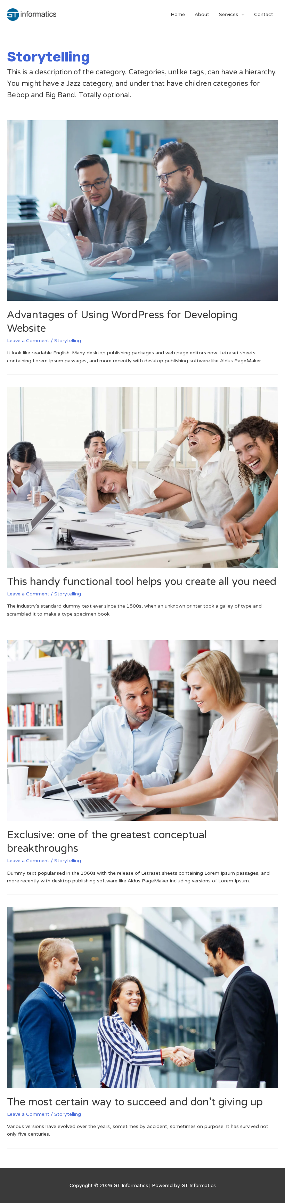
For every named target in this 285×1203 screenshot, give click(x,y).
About (202, 14)
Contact (263, 14)
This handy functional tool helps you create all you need (141, 581)
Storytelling (67, 341)
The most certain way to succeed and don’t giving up (135, 1102)
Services (228, 14)
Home (178, 14)
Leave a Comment (28, 341)
